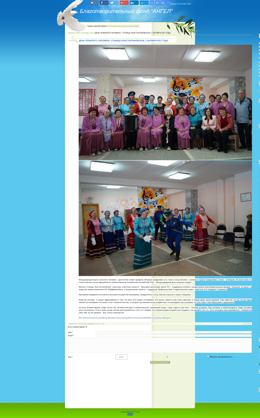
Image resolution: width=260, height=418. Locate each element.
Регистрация (129, 26)
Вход (137, 26)
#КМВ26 (148, 318)
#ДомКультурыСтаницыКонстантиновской (126, 318)
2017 (78, 33)
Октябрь (85, 33)
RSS (108, 26)
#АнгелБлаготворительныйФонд (93, 318)
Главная (115, 26)
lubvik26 (91, 324)
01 (92, 33)
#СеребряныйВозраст (161, 318)
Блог (121, 26)
